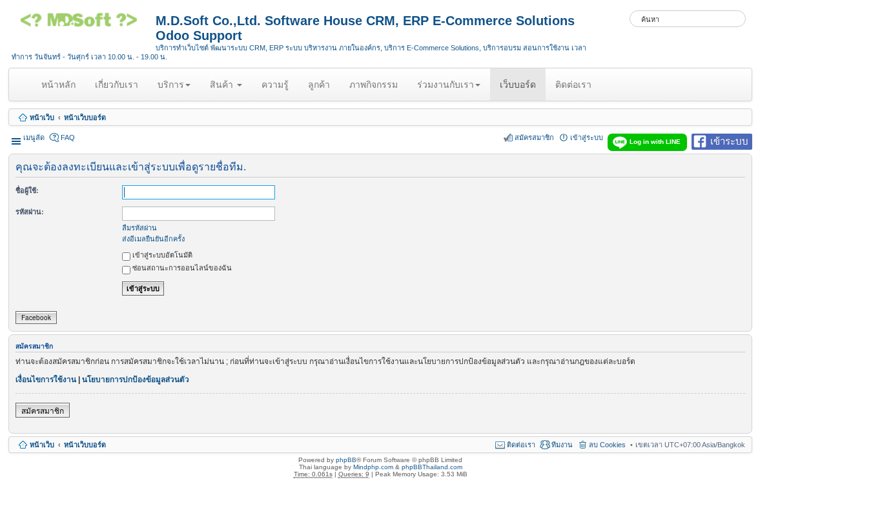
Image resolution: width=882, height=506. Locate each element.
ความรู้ (275, 84)
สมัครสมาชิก (42, 410)
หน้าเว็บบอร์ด (85, 117)
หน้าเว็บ (42, 117)
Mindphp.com (373, 467)
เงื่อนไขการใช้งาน (45, 379)
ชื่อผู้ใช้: (27, 190)
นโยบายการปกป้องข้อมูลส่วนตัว (135, 379)
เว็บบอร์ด (518, 84)
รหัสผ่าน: (29, 211)
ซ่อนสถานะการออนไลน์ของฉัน (181, 267)
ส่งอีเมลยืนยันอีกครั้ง (153, 238)
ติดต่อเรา (573, 84)
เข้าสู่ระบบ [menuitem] (586, 137)
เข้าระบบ (729, 140)
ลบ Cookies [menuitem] (607, 445)
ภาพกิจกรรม (373, 84)
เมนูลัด (34, 137)
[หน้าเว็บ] (84, 24)
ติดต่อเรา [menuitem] (521, 445)
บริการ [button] (171, 84)
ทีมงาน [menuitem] (562, 445)
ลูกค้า (319, 84)
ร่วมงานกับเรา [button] (445, 84)
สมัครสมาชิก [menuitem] (534, 137)
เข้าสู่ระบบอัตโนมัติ (161, 254)
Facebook (36, 317)
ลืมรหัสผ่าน (139, 227)
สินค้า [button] (223, 84)
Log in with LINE (655, 141)
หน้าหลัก (60, 90)
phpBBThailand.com (432, 467)
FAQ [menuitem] (68, 137)
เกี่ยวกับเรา (116, 84)
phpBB (346, 459)
